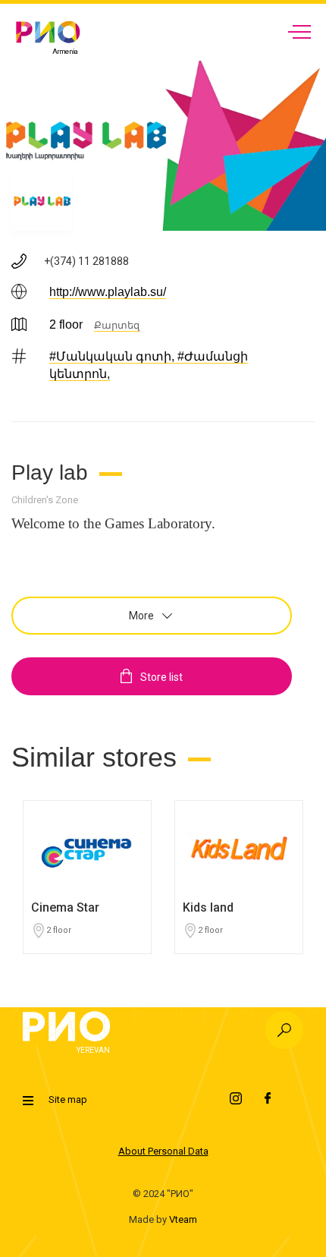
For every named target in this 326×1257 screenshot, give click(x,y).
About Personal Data (163, 1151)
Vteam (183, 1219)
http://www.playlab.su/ (107, 291)
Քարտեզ (116, 325)
